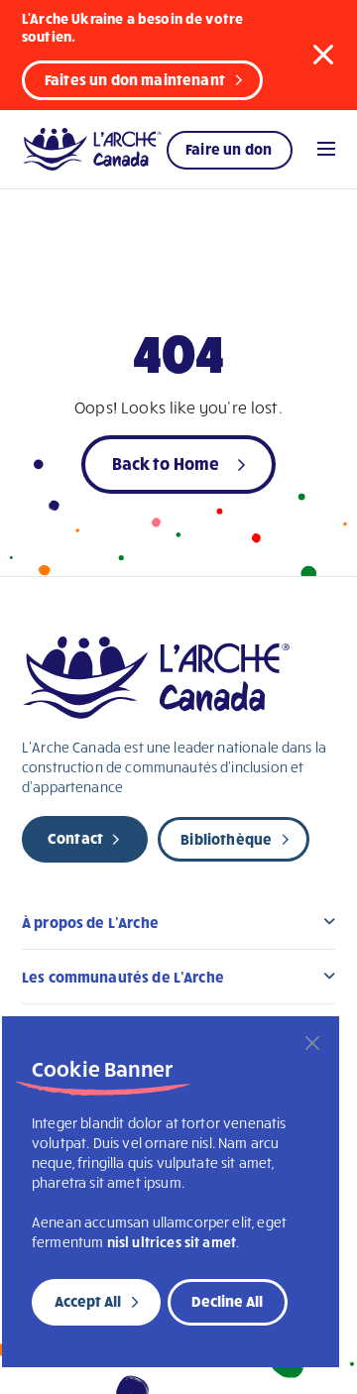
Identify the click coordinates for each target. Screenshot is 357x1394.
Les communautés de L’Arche (123, 977)
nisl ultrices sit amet (172, 1241)
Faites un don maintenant (135, 79)
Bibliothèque (226, 839)
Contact (75, 838)
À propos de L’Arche (90, 922)
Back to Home (166, 462)
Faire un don (228, 149)
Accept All (88, 1301)
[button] (323, 53)
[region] (170, 1191)
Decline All (227, 1301)
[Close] (312, 1043)
